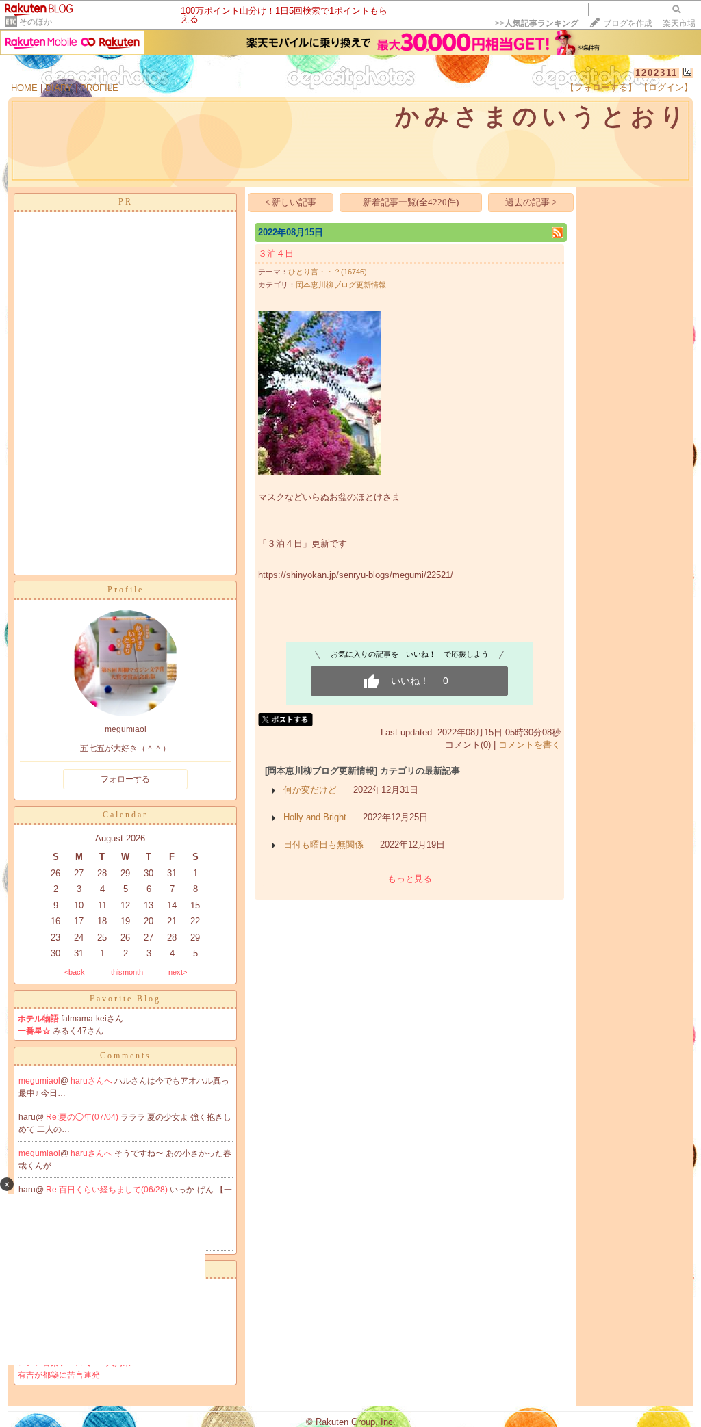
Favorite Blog (125, 999)
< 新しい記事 (290, 202)
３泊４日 (276, 253)
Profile (125, 589)
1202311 (656, 73)
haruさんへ (92, 1081)
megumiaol (39, 1081)
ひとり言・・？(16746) (327, 271)
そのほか (35, 22)
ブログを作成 (627, 23)
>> (536, 23)
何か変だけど (310, 790)
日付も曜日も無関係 (323, 844)
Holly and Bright (314, 817)
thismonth (127, 972)
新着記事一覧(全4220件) (411, 202)
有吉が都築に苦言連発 (59, 1375)
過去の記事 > (531, 202)
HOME (24, 88)
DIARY (59, 88)
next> (177, 972)
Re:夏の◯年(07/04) (83, 1117)
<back (74, 972)
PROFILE (99, 88)
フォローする (125, 779)
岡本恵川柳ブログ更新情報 (341, 284)
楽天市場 (679, 23)
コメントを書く (529, 744)
